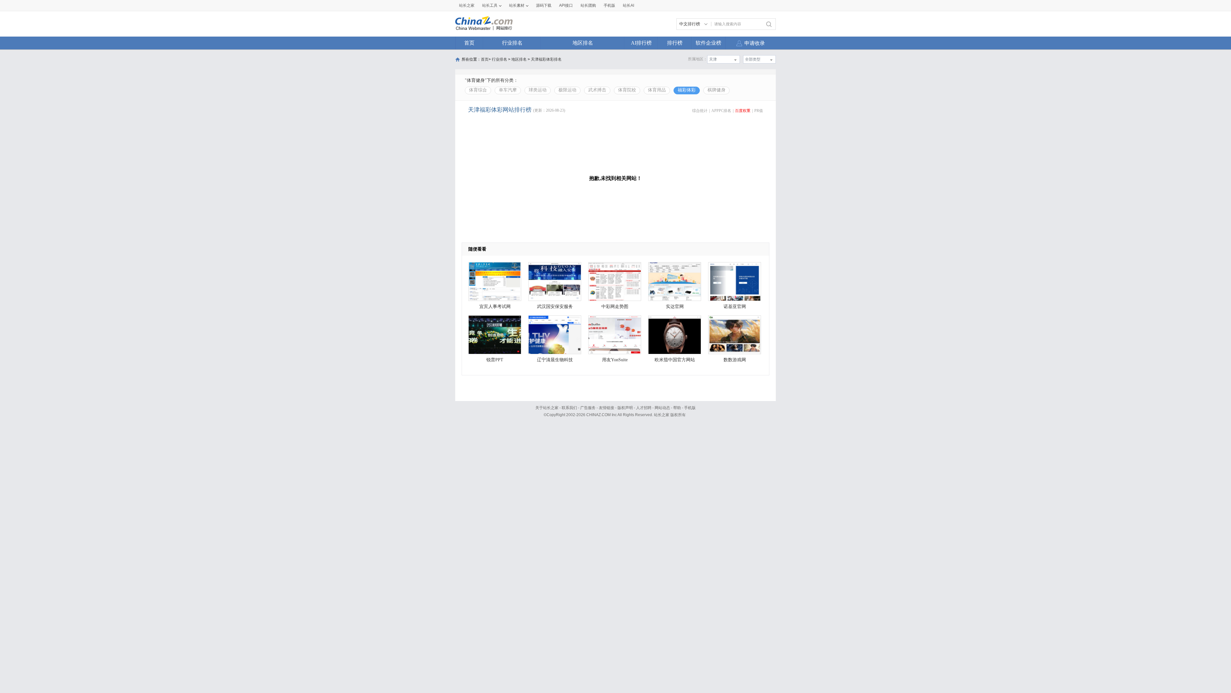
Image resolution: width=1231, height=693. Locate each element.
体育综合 (478, 90)
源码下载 (543, 5)
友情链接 (606, 408)
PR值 (758, 110)
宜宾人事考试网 (495, 306)
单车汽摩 (508, 90)
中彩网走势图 (614, 306)
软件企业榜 (708, 43)
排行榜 (674, 43)
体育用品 (657, 90)
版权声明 (625, 408)
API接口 (566, 5)
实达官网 (675, 306)
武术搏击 (597, 90)
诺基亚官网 (735, 306)
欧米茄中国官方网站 (675, 359)
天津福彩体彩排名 (546, 59)
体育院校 (627, 90)
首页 (469, 43)
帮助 (677, 408)
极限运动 (567, 90)
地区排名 (583, 43)
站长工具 (490, 5)
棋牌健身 (716, 90)
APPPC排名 (721, 110)
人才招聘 (643, 408)
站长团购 (588, 5)
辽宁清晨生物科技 (555, 359)
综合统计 (700, 110)
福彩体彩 (687, 90)
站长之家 (466, 5)
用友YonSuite (615, 359)
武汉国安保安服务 (555, 306)
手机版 (690, 408)
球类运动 (538, 90)
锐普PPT (494, 359)
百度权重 (742, 110)
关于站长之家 (546, 408)
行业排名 (512, 43)
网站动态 (662, 408)
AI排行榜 (641, 43)
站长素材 (516, 5)
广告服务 (588, 408)
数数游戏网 (735, 359)
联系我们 (569, 408)
